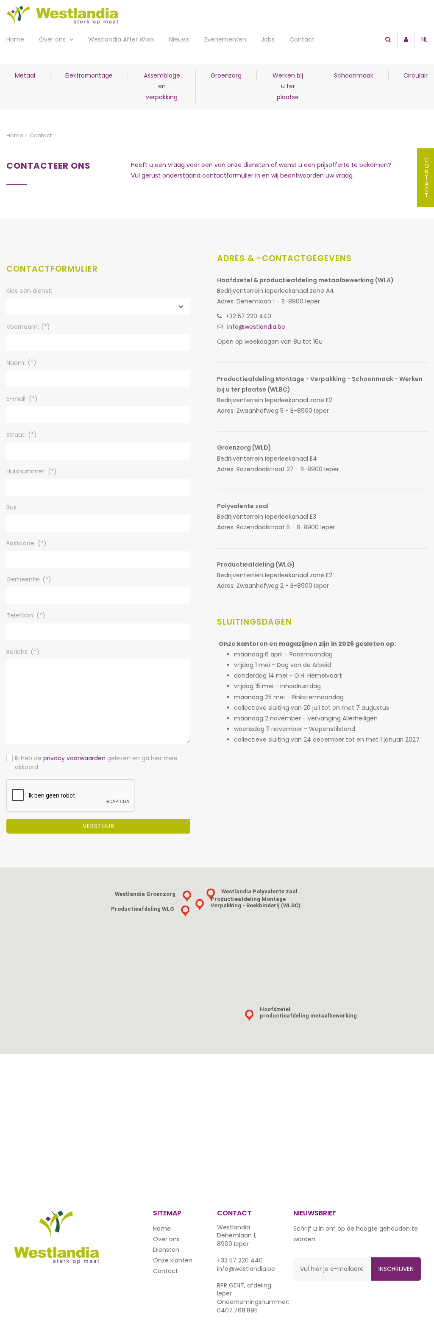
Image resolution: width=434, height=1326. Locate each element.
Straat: (21, 435)
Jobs (268, 39)
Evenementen (225, 39)
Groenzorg (226, 75)
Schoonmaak (353, 75)
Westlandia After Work (121, 39)
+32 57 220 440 (248, 316)
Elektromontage (89, 75)
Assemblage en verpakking (162, 86)
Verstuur (98, 826)
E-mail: (22, 399)
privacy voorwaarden (74, 758)
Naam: (21, 363)
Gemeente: (28, 579)
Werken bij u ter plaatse (288, 86)
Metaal (25, 75)
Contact (301, 39)
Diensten (166, 1249)
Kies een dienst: (29, 290)
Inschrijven (396, 1269)
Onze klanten (172, 1260)
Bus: (12, 507)
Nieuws (179, 39)
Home (15, 39)
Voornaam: (28, 326)
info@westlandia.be (256, 326)
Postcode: (26, 543)
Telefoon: (25, 615)
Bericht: (22, 652)
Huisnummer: (31, 471)
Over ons (53, 39)
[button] (249, 1015)
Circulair (415, 75)
